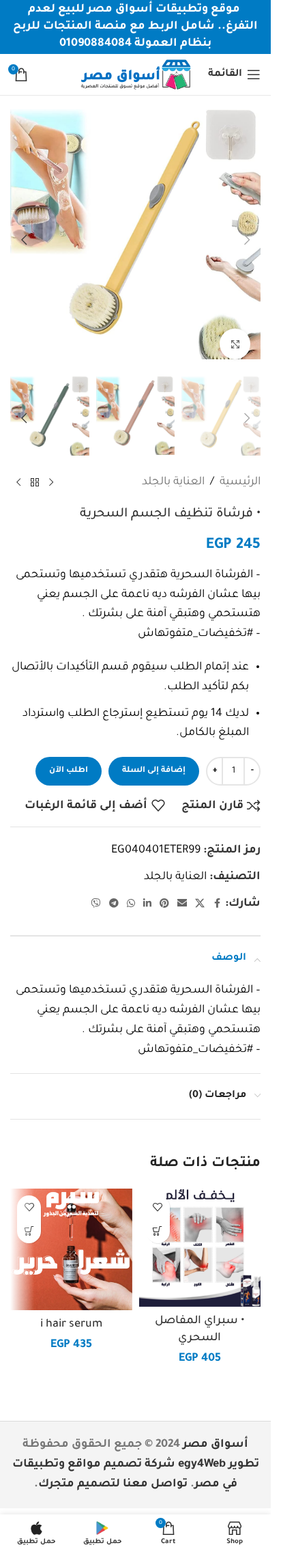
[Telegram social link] (114, 891)
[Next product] (18, 468)
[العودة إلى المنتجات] (35, 468)
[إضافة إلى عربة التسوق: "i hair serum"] (29, 1218)
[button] (247, 234)
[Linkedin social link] (147, 891)
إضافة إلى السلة (154, 757)
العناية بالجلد (173, 468)
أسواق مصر (215, 1431)
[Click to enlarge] (235, 333)
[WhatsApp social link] (131, 891)
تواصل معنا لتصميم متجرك (113, 1471)
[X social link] (200, 891)
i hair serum (71, 1311)
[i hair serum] (71, 1236)
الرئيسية (240, 468)
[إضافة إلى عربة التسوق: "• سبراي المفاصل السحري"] (158, 1218)
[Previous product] (51, 468)
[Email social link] (182, 891)
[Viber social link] (96, 891)
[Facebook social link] (217, 891)
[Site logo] (135, 75)
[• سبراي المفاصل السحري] (200, 1234)
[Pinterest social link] (164, 891)
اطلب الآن (68, 757)
